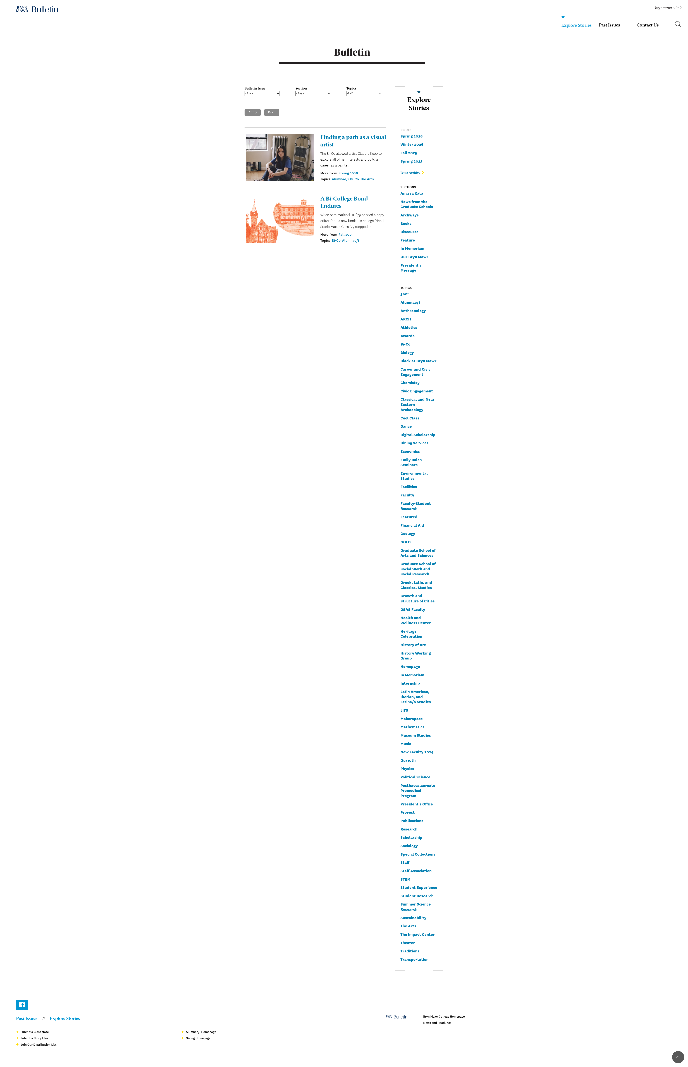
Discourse (409, 231)
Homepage (410, 666)
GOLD (405, 541)
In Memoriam (412, 248)
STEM (405, 879)
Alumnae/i (340, 179)
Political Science (415, 776)
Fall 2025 (346, 234)
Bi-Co (354, 179)
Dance (406, 426)
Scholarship (411, 837)
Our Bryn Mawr (414, 256)
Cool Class (409, 418)
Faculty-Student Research (415, 505)
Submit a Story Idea (34, 1038)
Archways (409, 215)
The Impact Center (417, 934)
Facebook (22, 1005)
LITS (404, 710)
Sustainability (413, 917)
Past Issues (609, 25)
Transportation (414, 959)
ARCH (405, 319)
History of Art (413, 644)
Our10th (408, 760)
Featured (408, 516)
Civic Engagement (416, 391)
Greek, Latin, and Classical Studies (416, 584)
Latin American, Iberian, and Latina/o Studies (415, 696)
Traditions (409, 950)
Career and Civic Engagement (415, 371)
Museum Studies (415, 735)
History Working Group (415, 655)
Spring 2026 (348, 173)
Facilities (408, 486)
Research (408, 829)
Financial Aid (412, 525)
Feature (407, 240)
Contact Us (648, 25)
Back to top (678, 1057)
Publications (411, 820)
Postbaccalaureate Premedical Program (417, 790)
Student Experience (418, 887)
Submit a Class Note (35, 1032)
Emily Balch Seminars (411, 462)
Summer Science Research (415, 906)
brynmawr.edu (667, 8)
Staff (404, 862)
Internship (410, 683)
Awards (407, 335)
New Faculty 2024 (417, 751)
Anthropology (413, 310)
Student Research (417, 895)
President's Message (410, 267)
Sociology (409, 845)
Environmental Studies (414, 475)
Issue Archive (410, 173)
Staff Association (416, 870)
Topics (351, 88)
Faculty (407, 495)
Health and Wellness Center (415, 620)
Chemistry (410, 382)
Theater (407, 942)
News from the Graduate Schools (416, 204)
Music (405, 743)
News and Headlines (437, 1023)
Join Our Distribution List (38, 1045)
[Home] (37, 9)
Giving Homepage (198, 1038)
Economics (410, 451)
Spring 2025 (411, 161)
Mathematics (412, 726)
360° (404, 293)
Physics (407, 768)
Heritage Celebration (411, 633)
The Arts (367, 179)
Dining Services (414, 442)
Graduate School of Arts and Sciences (418, 552)
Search (678, 25)
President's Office (416, 804)
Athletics (408, 327)
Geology (407, 533)
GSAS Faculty (412, 609)
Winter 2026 (411, 144)
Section (301, 88)
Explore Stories (576, 25)
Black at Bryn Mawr (418, 360)
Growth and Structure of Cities (417, 598)
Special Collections (417, 854)
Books (406, 223)
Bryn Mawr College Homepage (444, 1017)
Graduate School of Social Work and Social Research (418, 568)
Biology (407, 352)
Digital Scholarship (417, 434)
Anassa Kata (411, 193)
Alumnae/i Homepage (201, 1032)
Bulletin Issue (255, 88)
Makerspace (411, 718)
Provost (407, 812)
